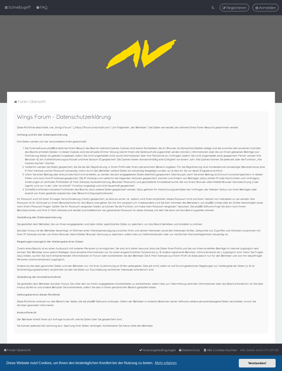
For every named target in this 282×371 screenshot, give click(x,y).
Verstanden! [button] (257, 363)
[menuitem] (41, 7)
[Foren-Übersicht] (141, 53)
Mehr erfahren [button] (166, 363)
